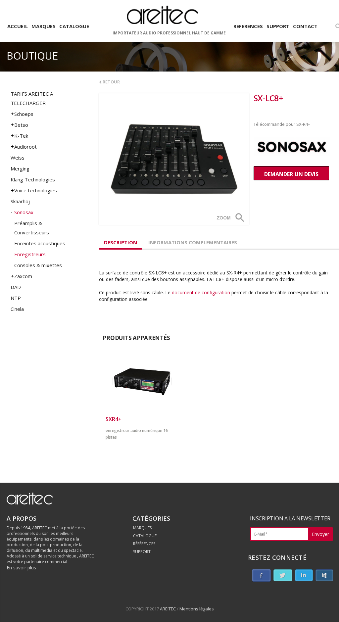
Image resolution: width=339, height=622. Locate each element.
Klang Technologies (33, 179)
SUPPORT (142, 551)
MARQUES (142, 528)
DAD (16, 287)
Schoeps (23, 114)
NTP (16, 298)
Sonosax (23, 212)
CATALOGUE (145, 536)
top (325, 608)
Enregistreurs (30, 254)
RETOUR (111, 82)
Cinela (17, 309)
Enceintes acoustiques (39, 243)
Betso (21, 124)
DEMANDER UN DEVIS (291, 174)
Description (120, 242)
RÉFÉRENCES (144, 544)
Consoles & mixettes (38, 265)
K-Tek (21, 135)
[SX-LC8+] (174, 159)
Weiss (17, 157)
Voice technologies (35, 190)
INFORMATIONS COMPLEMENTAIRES (192, 242)
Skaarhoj (20, 201)
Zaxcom (23, 276)
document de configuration (200, 292)
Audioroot (25, 146)
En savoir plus (21, 567)
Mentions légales (196, 609)
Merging (20, 168)
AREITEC (168, 609)
